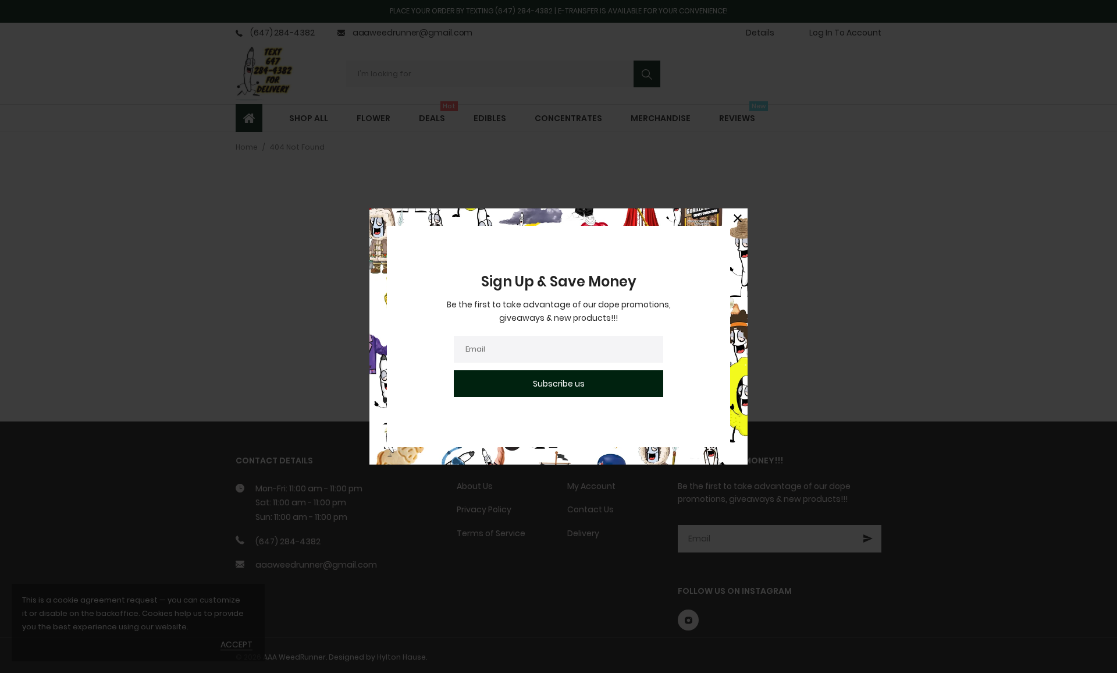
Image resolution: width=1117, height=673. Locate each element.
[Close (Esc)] (738, 218)
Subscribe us (559, 383)
